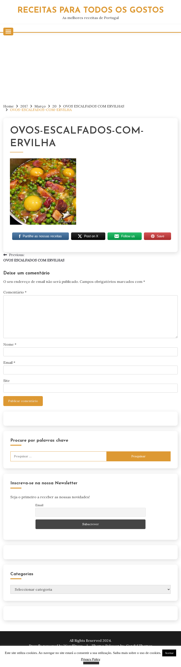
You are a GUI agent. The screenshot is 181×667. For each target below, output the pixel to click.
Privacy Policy (90, 659)
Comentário (14, 292)
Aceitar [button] (169, 653)
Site (6, 380)
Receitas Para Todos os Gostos (90, 10)
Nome (9, 344)
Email (9, 362)
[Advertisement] (90, 66)
